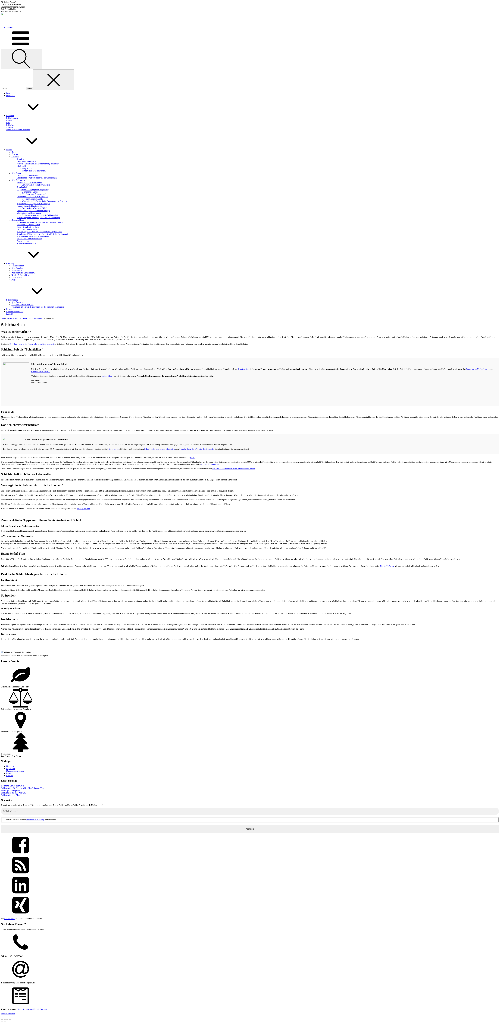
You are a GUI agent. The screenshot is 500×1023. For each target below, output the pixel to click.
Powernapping (23, 241)
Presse (8, 773)
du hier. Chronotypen (210, 464)
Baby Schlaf (27, 168)
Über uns (10, 766)
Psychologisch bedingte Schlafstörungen (33, 203)
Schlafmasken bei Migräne (12, 795)
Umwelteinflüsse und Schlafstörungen (32, 196)
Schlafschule (16, 270)
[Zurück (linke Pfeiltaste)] (2, 1021)
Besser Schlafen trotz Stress (28, 227)
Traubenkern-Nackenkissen (477, 369)
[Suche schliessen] (53, 79)
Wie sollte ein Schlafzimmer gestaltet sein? (34, 236)
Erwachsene (16, 277)
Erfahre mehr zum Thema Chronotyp (159, 449)
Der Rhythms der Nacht (26, 161)
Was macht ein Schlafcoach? (23, 273)
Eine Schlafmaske (387, 566)
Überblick (15, 154)
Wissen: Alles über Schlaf (16, 318)
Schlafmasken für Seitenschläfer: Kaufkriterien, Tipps (23, 788)
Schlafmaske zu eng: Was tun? (13, 793)
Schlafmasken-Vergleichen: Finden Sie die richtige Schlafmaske (37, 307)
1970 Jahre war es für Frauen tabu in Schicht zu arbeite (32, 344)
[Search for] (13, 88)
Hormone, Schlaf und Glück (12, 786)
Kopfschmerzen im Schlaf (32, 199)
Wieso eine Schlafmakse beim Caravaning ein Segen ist (44, 201)
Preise (13, 280)
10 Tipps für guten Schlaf (27, 229)
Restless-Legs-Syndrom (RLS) (34, 208)
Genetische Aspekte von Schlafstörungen (33, 210)
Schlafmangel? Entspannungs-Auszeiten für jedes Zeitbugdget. (42, 234)
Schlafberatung (17, 266)
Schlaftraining (17, 268)
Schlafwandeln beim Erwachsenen (36, 185)
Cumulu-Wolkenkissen (40, 371)
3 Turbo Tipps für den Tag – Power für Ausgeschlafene (39, 232)
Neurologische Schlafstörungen (29, 206)
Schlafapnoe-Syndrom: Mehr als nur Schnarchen (37, 178)
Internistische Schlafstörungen (29, 213)
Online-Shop (107, 376)
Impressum (10, 768)
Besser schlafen (17, 220)
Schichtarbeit (22, 187)
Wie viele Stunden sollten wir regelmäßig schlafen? (38, 164)
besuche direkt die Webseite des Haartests (196, 449)
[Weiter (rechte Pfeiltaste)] (5, 1021)
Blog (13, 152)
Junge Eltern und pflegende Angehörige (33, 189)
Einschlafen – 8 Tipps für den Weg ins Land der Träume (40, 222)
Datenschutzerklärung (15, 771)
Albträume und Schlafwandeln (29, 182)
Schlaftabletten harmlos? (27, 243)
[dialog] (250, 969)
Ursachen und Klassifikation (28, 175)
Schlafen (15, 157)
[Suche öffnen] (21, 59)
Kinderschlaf (22, 166)
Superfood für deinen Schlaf (28, 225)
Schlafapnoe (16, 173)
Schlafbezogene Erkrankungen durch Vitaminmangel (38, 217)
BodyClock (113, 449)
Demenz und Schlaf (30, 192)
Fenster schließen (8, 1014)
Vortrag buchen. (83, 508)
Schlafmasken (17, 302)
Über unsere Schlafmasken (22, 304)
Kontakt (9, 776)
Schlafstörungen (18, 180)
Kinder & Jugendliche (20, 275)
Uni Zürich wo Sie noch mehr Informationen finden (233, 469)
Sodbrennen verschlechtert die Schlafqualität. (40, 215)
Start (3, 318)
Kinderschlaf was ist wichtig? (34, 171)
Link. (192, 457)
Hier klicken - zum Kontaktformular (32, 1009)
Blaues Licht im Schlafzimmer (29, 239)
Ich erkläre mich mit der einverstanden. (31, 820)
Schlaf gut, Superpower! (11, 790)
